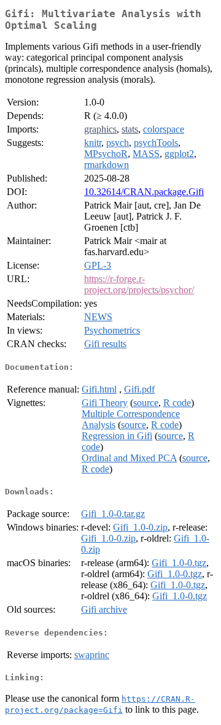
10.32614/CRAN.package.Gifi (144, 191)
